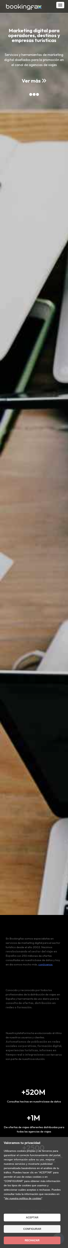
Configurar (32, 1228)
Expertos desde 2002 (23, 929)
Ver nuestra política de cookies (23, 1198)
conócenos (45, 964)
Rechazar (32, 1240)
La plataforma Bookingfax (27, 981)
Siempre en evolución (22, 1023)
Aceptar (32, 1217)
